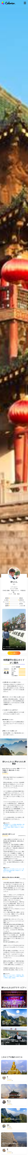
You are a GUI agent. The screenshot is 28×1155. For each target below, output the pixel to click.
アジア (10, 594)
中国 (14, 594)
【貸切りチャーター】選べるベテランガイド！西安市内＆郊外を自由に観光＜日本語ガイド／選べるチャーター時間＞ (13, 870)
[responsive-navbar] (25, 3)
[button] (2, 747)
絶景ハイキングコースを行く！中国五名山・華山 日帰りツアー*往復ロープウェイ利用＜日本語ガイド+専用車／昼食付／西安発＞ (13, 976)
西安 (18, 594)
